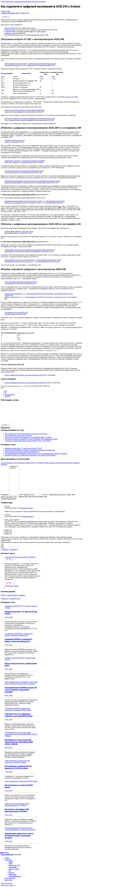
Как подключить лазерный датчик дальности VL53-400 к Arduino (18, 767)
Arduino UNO (9, 28)
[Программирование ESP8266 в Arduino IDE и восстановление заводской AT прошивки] (21, 684)
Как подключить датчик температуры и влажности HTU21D (26, 434)
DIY (10, 871)
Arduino (13, 13)
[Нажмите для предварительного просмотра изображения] (23, 1)
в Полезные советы (12, 586)
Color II (7, 885)
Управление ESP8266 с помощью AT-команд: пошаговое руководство (30, 450)
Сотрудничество (10, 878)
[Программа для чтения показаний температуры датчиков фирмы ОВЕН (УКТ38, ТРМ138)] (21, 736)
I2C (6, 391)
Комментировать (27, 508)
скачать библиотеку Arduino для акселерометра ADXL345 (25, 375)
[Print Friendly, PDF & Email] (6, 18)
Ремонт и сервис (14, 869)
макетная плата (10, 33)
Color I (3, 885)
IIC (6, 393)
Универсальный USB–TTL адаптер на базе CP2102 (23, 448)
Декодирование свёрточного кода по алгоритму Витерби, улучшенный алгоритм (19, 835)
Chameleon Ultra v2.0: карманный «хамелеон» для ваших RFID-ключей (30, 455)
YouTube (12, 549)
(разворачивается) (25, 194)
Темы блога (8, 860)
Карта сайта (8, 880)
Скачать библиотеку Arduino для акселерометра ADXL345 (25, 383)
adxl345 (7, 396)
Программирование (15, 876)
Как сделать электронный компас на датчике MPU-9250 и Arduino (28, 437)
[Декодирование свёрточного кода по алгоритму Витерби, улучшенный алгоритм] (21, 829)
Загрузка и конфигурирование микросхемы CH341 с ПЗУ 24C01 (28, 441)
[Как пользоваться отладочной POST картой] (21, 781)
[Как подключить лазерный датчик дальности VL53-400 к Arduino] (21, 762)
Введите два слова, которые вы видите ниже (33, 497)
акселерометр (10, 394)
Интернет (11, 873)
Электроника (13, 867)
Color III (12, 885)
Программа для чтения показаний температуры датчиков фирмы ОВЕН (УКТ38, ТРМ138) (19, 742)
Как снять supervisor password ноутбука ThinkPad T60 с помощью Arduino (31, 439)
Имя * (21, 495)
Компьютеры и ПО (14, 865)
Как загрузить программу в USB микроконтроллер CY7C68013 (17, 810)
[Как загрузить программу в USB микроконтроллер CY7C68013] (21, 805)
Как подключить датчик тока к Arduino (18, 435)
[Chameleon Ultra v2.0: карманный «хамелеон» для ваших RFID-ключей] (21, 710)
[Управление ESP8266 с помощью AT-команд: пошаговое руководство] (21, 635)
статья (67, 97)
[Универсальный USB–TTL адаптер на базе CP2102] (21, 608)
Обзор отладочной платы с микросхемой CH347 (22, 452)
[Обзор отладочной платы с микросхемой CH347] (21, 659)
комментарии (6, 13)
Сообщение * (5, 495)
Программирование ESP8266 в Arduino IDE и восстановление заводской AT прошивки (36, 453)
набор (42, 31)
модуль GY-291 (10, 30)
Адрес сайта (71, 495)
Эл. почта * (45, 495)
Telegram (5, 549)
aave (8, 11)
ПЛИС (10, 863)
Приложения (12, 874)
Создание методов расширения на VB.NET (20, 557)
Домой (7, 858)
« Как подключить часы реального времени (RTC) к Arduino (22, 463)
